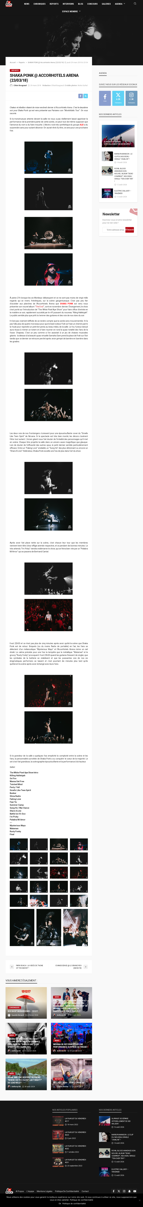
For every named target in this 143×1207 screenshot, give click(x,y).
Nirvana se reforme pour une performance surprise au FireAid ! (70, 1045)
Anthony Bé (61, 1015)
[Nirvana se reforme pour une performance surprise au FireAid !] (71, 1038)
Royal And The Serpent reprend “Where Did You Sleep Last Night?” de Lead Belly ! (25, 1080)
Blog (80, 4)
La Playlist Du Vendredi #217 (75, 1119)
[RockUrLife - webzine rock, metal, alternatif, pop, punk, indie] (9, 4)
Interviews (68, 4)
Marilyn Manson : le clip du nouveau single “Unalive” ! (123, 156)
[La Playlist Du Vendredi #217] (58, 1121)
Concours (92, 4)
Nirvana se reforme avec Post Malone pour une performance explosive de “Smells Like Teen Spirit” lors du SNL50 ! (24, 1043)
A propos (20, 1191)
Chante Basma (62, 1087)
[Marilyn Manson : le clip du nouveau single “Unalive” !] (107, 156)
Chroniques (40, 4)
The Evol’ (39, 306)
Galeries (106, 4)
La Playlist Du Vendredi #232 (75, 1147)
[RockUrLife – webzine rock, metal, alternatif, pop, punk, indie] (9, 1191)
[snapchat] (129, 1191)
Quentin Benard (17, 1015)
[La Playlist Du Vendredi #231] (58, 1162)
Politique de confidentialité (67, 1191)
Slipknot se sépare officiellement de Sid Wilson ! (117, 143)
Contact (85, 1191)
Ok (60, 1203)
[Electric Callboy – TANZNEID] (107, 193)
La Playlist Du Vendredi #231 (75, 1161)
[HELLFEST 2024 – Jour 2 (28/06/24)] (71, 1074)
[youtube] (134, 1191)
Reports (54, 4)
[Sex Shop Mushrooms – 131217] (26, 1003)
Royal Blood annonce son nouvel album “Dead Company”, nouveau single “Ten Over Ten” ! (123, 174)
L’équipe (30, 1191)
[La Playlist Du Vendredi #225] (58, 1134)
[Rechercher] (135, 3)
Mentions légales (44, 1191)
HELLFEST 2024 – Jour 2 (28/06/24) (68, 1083)
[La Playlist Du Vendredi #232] (58, 1148)
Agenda (118, 4)
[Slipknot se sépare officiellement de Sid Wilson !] (118, 136)
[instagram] (124, 1191)
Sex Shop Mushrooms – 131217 (23, 1011)
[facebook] (113, 1191)
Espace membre (70, 11)
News (26, 4)
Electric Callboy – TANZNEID (122, 192)
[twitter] (118, 1191)
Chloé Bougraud (20, 85)
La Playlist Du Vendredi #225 (75, 1133)
